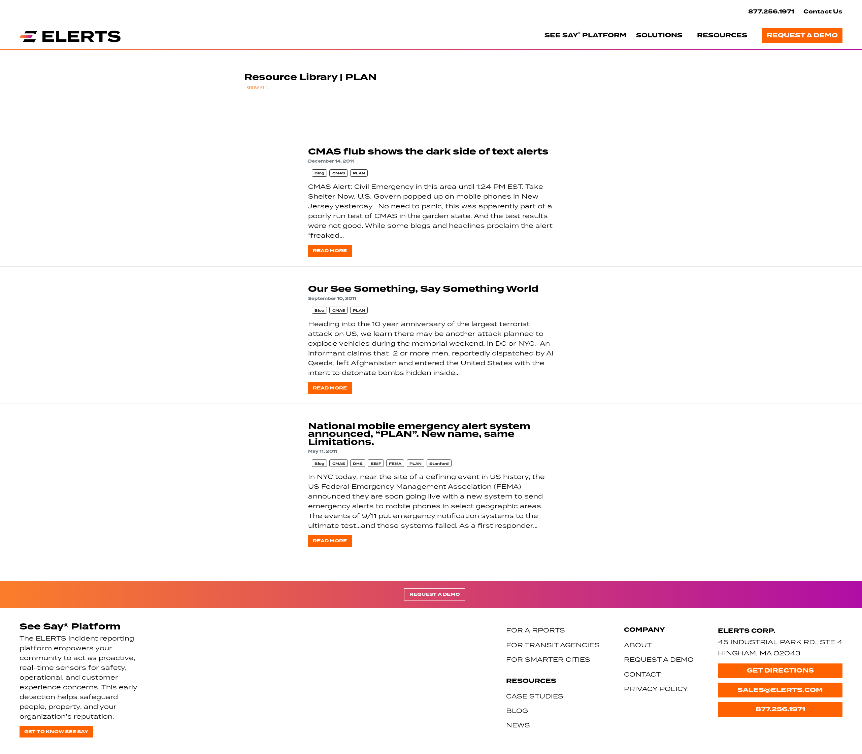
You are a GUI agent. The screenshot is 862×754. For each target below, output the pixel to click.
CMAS (338, 173)
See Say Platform (585, 35)
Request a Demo (802, 35)
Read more (330, 250)
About (638, 645)
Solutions (659, 35)
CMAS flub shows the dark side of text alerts (428, 151)
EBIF (376, 463)
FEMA (395, 463)
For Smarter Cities (548, 659)
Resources (722, 35)
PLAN (359, 173)
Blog (319, 173)
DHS (358, 463)
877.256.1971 (771, 11)
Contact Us (822, 11)
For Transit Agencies (553, 645)
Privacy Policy (656, 688)
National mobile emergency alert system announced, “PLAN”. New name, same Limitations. (419, 434)
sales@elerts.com (780, 690)
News (518, 725)
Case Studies (534, 696)
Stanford (439, 463)
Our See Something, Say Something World (423, 289)
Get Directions (780, 670)
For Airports (535, 630)
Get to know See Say (56, 731)
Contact (642, 674)
